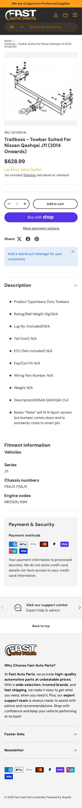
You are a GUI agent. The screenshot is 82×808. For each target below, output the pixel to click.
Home (8, 41)
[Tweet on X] (19, 239)
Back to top (41, 626)
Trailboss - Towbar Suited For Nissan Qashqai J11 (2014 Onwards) (37, 45)
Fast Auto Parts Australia (29, 797)
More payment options (41, 228)
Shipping (29, 175)
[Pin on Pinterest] (36, 239)
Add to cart (55, 204)
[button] (65, 15)
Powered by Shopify (58, 797)
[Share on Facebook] (28, 239)
